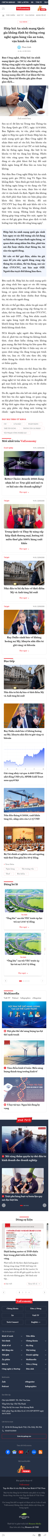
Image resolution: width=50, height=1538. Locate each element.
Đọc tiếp (9, 661)
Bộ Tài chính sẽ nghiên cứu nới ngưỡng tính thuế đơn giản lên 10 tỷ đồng (24, 856)
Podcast (15, 997)
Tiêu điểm (10, 15)
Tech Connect (12, 1323)
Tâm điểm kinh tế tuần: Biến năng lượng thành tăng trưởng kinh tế (23, 1069)
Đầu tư (20, 15)
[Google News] (39, 1535)
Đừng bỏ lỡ (11, 884)
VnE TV (39, 2)
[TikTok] (27, 1452)
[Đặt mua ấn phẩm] (41, 8)
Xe (32, 2)
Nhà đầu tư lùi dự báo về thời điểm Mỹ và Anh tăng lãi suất (24, 694)
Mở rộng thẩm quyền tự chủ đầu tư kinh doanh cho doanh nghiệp (24, 1157)
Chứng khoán (8, 2)
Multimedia (11, 992)
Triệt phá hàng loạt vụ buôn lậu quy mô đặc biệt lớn (20, 1196)
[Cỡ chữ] (33, 1535)
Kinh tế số (41, 15)
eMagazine (36, 997)
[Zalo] (34, 1452)
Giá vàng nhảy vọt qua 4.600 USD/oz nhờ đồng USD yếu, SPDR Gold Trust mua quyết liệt (23, 777)
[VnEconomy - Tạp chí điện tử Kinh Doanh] (24, 1301)
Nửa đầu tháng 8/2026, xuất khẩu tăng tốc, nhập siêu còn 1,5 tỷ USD (22, 817)
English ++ (35, 1323)
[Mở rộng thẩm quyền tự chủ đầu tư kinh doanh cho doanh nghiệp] (24, 1138)
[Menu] (3, 1535)
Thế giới (6, 501)
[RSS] (40, 1452)
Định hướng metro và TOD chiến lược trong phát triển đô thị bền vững (21, 1256)
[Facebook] (8, 1452)
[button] (20, 980)
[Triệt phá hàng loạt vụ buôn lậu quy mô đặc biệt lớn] (22, 1179)
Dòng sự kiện (24, 1221)
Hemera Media (35, 1524)
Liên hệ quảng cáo (24, 1437)
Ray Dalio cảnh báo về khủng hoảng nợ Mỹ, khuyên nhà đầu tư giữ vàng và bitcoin (24, 641)
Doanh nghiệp (8, 448)
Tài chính (29, 15)
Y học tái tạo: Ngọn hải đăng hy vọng (22, 1106)
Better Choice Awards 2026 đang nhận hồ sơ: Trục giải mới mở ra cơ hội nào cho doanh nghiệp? (24, 483)
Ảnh (4, 1383)
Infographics (25, 997)
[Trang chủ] (3, 15)
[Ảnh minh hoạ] (24, 87)
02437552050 (10, 1431)
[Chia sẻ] (45, 1535)
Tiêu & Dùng (23, 2)
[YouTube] (21, 1452)
